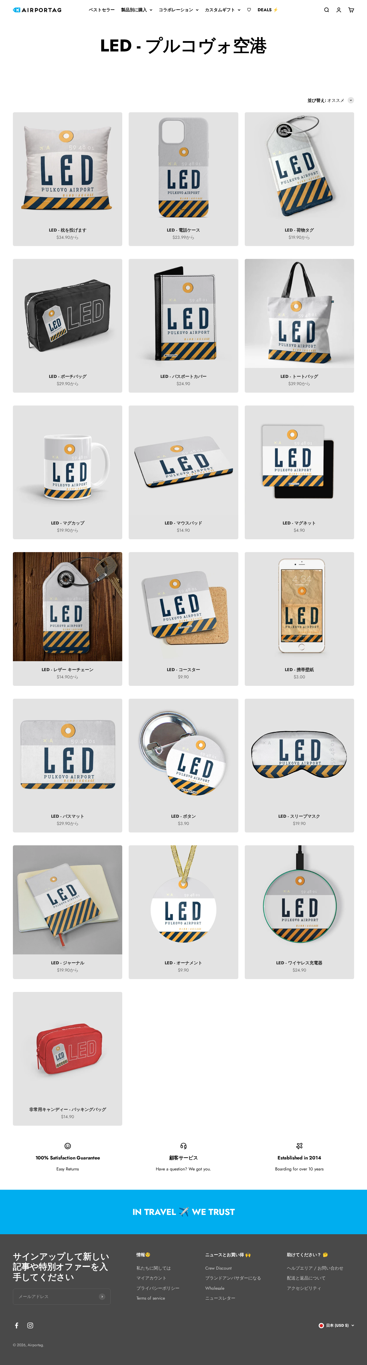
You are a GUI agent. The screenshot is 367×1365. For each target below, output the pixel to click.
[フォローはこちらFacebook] (16, 1325)
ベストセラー (102, 10)
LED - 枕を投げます (68, 230)
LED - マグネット (299, 523)
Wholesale (214, 1288)
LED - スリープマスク (299, 816)
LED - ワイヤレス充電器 (299, 963)
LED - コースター (183, 670)
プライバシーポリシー (157, 1288)
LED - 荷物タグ (299, 230)
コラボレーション (176, 10)
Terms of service (150, 1298)
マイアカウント (151, 1278)
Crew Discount (218, 1268)
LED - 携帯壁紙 (299, 670)
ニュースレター (220, 1298)
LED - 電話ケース (183, 230)
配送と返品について (306, 1278)
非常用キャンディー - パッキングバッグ (67, 1109)
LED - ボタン (183, 816)
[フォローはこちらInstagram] (30, 1325)
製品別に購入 (134, 10)
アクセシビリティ (304, 1288)
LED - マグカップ (67, 523)
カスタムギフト (220, 10)
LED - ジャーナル (67, 963)
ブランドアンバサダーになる (233, 1278)
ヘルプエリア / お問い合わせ (315, 1268)
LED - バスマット (67, 816)
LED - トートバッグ (299, 376)
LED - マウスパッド (183, 523)
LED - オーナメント (183, 963)
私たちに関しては (153, 1268)
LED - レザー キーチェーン (67, 670)
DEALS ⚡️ (268, 10)
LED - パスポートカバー (183, 376)
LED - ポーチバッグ (68, 376)
